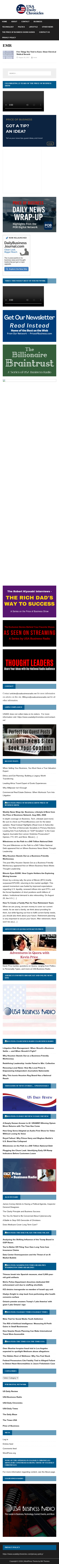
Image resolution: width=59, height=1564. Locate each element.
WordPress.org (9, 1453)
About (14, 22)
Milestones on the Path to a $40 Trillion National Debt (28, 841)
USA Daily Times (39, 1312)
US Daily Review (41, 1116)
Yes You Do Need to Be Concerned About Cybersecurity (27, 1216)
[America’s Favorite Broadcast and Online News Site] (29, 1035)
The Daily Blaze (41, 1233)
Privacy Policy (9, 38)
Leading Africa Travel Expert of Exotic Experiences (24, 783)
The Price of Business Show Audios (18, 32)
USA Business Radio (44, 1041)
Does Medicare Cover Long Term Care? (20, 1225)
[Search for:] (29, 73)
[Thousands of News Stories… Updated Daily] (29, 1110)
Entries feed (8, 1444)
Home (4, 22)
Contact (25, 22)
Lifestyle (33, 27)
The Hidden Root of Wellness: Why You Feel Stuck (26, 1356)
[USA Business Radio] (29, 1535)
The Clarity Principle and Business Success (21, 1211)
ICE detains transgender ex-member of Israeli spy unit (28, 1289)
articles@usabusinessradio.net (23, 693)
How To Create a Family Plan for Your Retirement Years (28, 903)
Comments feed (10, 1448)
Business (38, 22)
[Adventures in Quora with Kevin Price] (29, 963)
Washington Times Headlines (19, 1267)
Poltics (21, 27)
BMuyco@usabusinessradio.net (36, 697)
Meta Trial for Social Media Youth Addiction (23, 1319)
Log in (5, 1439)
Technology (8, 27)
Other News (47, 27)
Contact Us (44, 32)
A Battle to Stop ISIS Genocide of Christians (21, 1220)
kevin (35, 57)
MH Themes (45, 1561)
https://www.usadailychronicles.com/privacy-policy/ (23, 1554)
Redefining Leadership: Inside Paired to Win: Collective (29, 1063)
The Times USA (37, 1341)
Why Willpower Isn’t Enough (15, 788)
